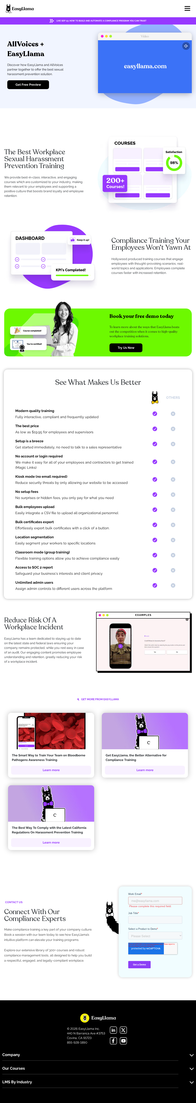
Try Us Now (126, 348)
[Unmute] (186, 46)
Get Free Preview (28, 84)
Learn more (51, 770)
